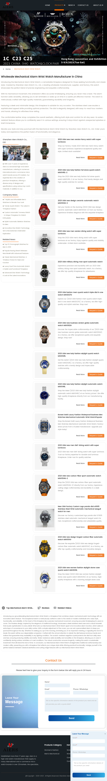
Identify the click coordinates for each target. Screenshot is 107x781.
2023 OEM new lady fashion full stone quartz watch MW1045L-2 (79, 171)
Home (47, 5)
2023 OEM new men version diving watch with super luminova (79, 232)
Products (59, 5)
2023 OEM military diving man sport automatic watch (80, 261)
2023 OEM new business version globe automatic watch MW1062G (78, 324)
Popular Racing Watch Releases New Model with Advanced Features (16, 252)
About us (97, 5)
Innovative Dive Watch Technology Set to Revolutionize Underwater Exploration (16, 231)
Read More (80, 157)
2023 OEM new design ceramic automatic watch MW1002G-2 (78, 201)
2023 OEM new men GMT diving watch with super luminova (78, 446)
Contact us (83, 5)
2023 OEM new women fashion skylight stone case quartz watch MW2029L (79, 569)
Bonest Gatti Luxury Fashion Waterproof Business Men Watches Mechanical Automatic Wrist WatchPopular (80, 416)
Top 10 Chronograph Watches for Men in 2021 (15, 245)
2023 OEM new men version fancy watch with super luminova (79, 140)
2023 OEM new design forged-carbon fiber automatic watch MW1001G (80, 538)
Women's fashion (51, 750)
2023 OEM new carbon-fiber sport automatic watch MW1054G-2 (79, 477)
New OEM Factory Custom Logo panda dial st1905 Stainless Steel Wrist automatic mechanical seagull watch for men (79, 509)
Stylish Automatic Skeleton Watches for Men (16, 223)
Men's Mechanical (51, 754)
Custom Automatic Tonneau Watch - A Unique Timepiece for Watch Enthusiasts (16, 215)
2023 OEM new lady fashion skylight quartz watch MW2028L (78, 354)
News (70, 5)
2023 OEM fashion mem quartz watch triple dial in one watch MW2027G (80, 293)
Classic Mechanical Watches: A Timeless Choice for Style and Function (15, 260)
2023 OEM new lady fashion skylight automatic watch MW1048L (80, 385)
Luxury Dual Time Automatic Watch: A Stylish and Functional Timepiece (16, 267)
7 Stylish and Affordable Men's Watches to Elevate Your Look (14, 201)
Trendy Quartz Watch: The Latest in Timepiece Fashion (16, 207)
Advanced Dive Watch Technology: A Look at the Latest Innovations (16, 274)
